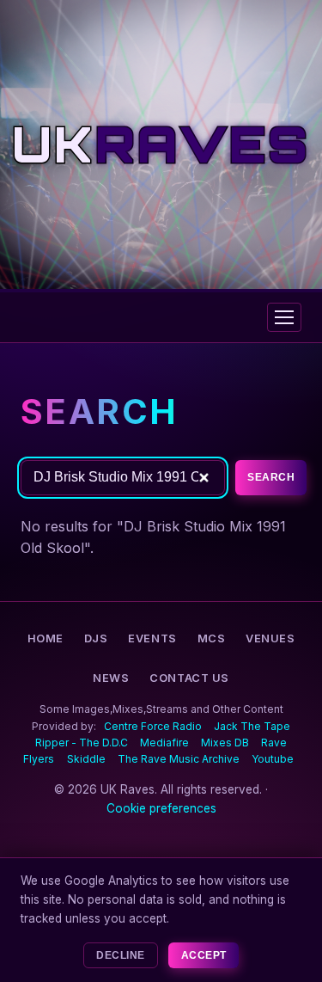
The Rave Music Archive (179, 758)
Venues (270, 638)
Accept (204, 955)
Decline (120, 955)
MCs (211, 638)
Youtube (273, 758)
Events (152, 638)
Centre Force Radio (153, 726)
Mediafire (164, 742)
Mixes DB (225, 742)
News (111, 678)
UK (161, 144)
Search (271, 477)
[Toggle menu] (284, 317)
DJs (96, 638)
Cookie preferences (161, 808)
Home (45, 638)
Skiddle (86, 758)
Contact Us (188, 678)
